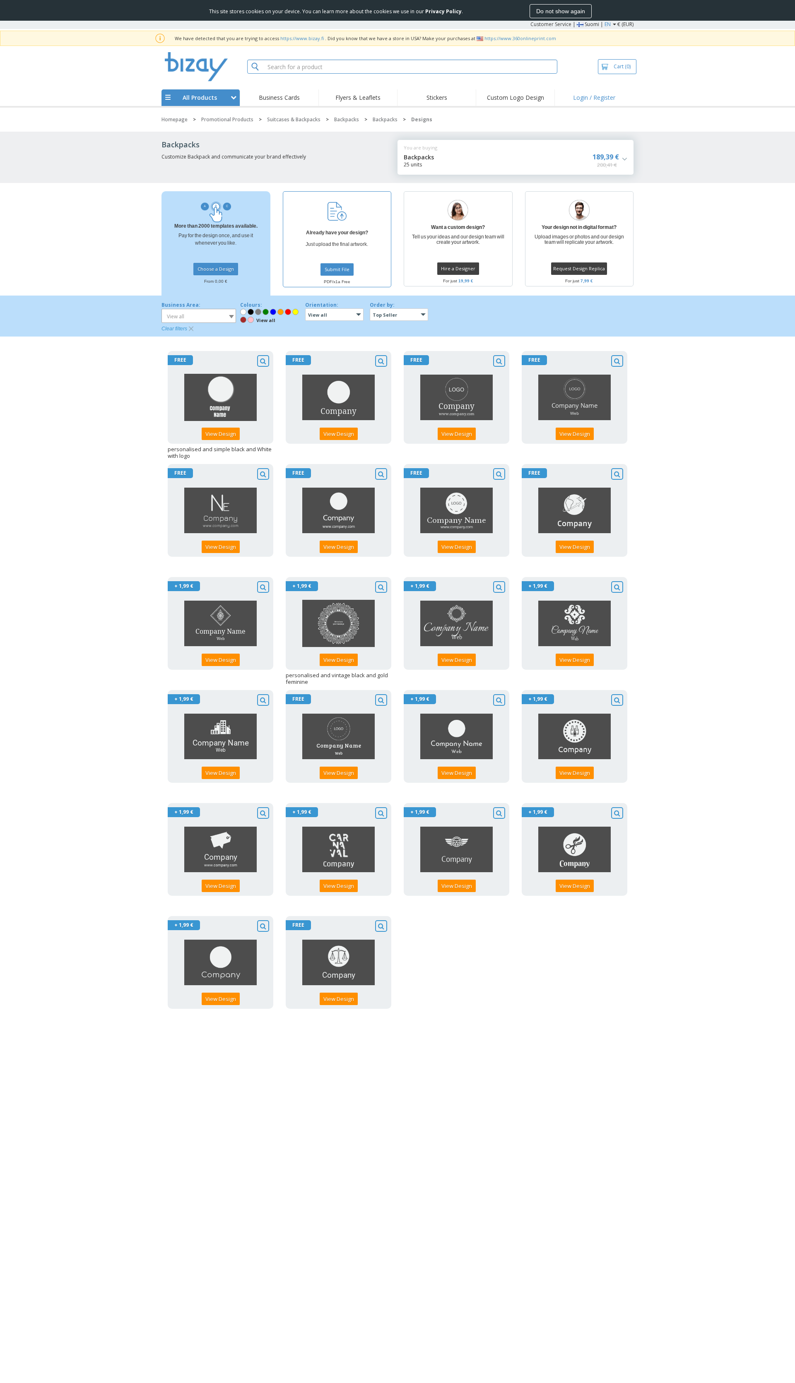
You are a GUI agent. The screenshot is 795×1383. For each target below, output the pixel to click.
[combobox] (198, 316)
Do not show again (560, 11)
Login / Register (594, 97)
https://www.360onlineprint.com (520, 38)
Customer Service (550, 24)
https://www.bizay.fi (302, 38)
